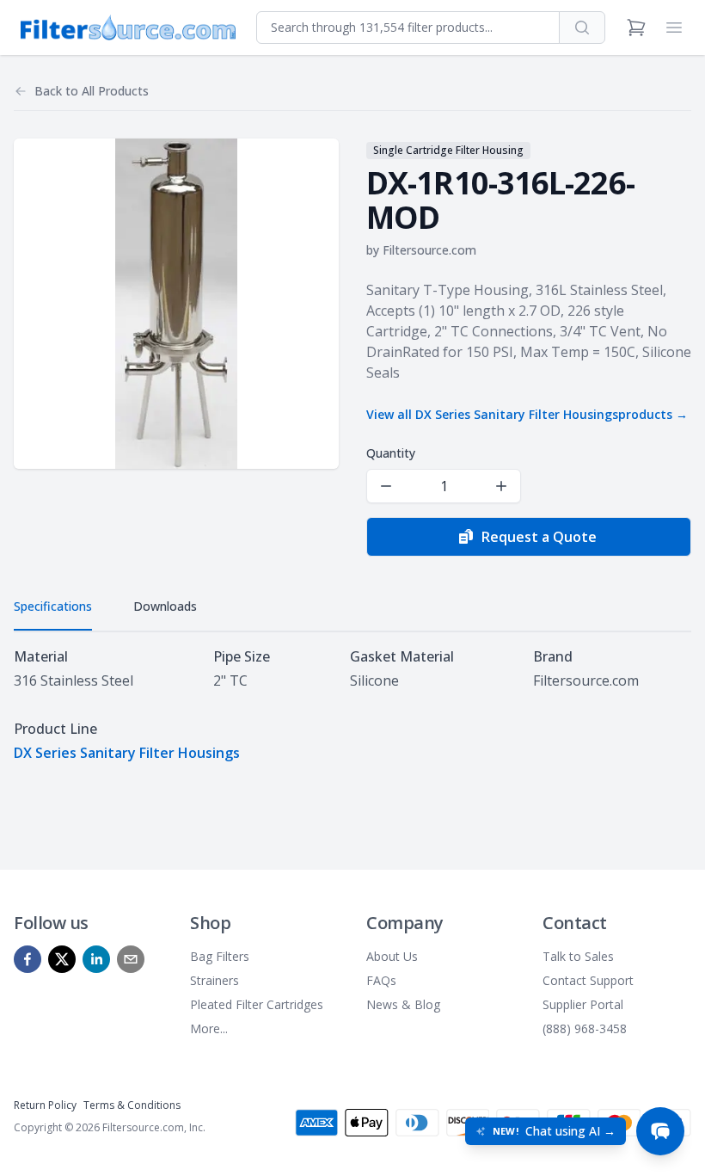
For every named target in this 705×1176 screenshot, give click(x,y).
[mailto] (130, 959)
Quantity (390, 453)
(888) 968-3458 (585, 1028)
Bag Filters (219, 956)
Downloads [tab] (165, 606)
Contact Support (588, 980)
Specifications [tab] (53, 606)
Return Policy (45, 1105)
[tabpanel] (352, 704)
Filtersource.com (429, 250)
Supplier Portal (583, 1004)
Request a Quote (539, 536)
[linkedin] (96, 959)
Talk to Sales (578, 956)
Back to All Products (91, 91)
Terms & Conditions (132, 1105)
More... (209, 1028)
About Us (392, 956)
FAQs (381, 980)
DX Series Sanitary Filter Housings (127, 752)
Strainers (214, 980)
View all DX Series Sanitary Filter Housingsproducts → (527, 414)
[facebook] (27, 959)
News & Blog (403, 1004)
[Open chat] (660, 1131)
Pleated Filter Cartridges (256, 1004)
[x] (62, 959)
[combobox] (408, 27)
